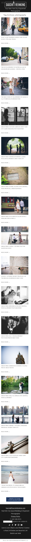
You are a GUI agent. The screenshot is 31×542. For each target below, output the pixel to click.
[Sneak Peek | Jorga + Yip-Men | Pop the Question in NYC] (14, 235)
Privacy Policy (15, 516)
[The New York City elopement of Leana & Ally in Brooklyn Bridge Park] (14, 86)
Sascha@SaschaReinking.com (15, 508)
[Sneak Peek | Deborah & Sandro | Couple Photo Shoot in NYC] (14, 355)
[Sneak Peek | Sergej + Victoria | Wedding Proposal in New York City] (14, 415)
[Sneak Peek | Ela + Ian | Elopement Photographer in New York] (14, 325)
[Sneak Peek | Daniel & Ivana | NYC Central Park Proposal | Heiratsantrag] (14, 176)
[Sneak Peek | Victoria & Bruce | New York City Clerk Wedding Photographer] (14, 116)
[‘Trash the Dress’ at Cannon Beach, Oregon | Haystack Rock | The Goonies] (14, 474)
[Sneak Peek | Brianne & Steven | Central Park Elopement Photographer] (14, 295)
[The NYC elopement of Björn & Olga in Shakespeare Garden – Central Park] (14, 56)
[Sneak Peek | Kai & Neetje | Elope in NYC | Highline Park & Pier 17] (14, 206)
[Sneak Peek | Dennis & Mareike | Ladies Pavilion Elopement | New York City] (14, 146)
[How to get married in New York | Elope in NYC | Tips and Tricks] (14, 26)
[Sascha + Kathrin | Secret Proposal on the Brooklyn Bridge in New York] (14, 265)
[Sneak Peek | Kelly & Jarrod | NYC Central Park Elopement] (14, 385)
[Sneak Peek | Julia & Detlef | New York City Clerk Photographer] (14, 445)
